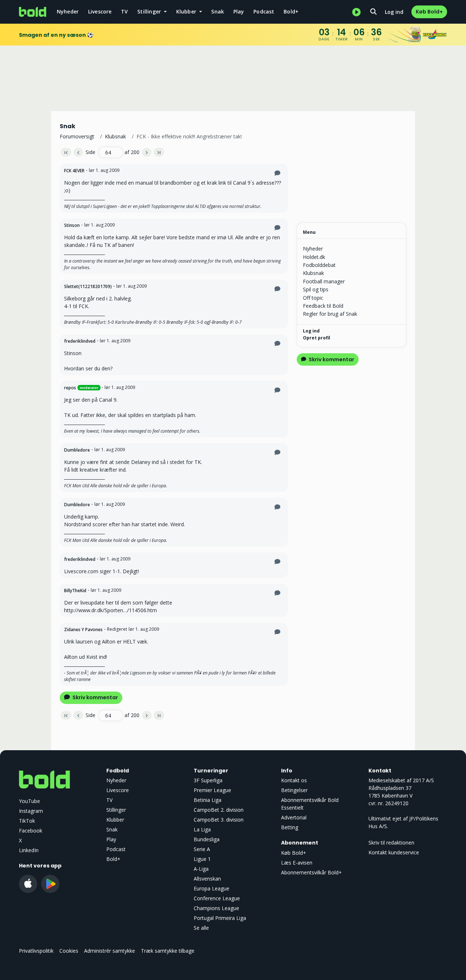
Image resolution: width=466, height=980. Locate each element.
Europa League (211, 888)
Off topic (313, 297)
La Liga (202, 829)
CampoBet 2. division (219, 809)
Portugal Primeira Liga (220, 917)
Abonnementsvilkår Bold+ (311, 872)
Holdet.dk (314, 256)
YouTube (29, 801)
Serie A (202, 849)
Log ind (394, 11)
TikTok (27, 820)
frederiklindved (79, 341)
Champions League (216, 908)
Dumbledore (77, 450)
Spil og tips (315, 289)
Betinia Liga (207, 799)
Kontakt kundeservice (393, 852)
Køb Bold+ (429, 11)
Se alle (201, 927)
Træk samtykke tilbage (167, 950)
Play (238, 11)
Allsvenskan (207, 878)
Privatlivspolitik (36, 950)
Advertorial (294, 817)
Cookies (68, 950)
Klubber (115, 819)
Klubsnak (115, 136)
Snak (217, 11)
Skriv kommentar (94, 697)
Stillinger (116, 809)
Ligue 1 (202, 858)
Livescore (100, 11)
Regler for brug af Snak (330, 313)
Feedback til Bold (323, 305)
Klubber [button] (187, 11)
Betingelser (294, 790)
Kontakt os (294, 780)
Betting (289, 827)
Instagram (31, 810)
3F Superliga (208, 780)
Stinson (72, 225)
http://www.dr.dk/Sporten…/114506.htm (110, 610)
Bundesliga (207, 839)
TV (124, 11)
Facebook (30, 830)
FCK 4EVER (74, 171)
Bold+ (291, 11)
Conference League (217, 898)
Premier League (212, 790)
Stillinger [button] (149, 11)
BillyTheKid (75, 590)
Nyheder (68, 11)
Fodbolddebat (319, 264)
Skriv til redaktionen (391, 842)
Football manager (324, 281)
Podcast (263, 11)
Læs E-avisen (296, 862)
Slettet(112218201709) (88, 286)
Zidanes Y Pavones (83, 629)
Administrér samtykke (109, 950)
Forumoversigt (77, 136)
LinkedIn (29, 850)
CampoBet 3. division (219, 819)
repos (70, 388)
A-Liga (201, 868)
